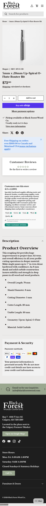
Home (4, 21)
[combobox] (23, 14)
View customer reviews (16, 225)
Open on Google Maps (15, 434)
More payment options (23, 111)
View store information (16, 126)
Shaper (5, 69)
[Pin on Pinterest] (22, 132)
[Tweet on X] (12, 132)
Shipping (6, 87)
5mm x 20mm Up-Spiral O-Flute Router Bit (25, 21)
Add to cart (31, 98)
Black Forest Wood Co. (16, 497)
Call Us (9, 473)
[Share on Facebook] (17, 132)
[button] (37, 5)
